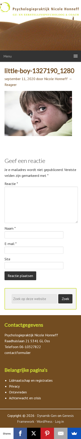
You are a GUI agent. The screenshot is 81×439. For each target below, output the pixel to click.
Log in (59, 421)
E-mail (10, 243)
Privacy (14, 386)
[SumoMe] (74, 433)
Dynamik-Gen (47, 415)
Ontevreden (18, 392)
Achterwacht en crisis (25, 398)
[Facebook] (20, 433)
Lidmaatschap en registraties (31, 380)
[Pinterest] (47, 433)
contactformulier (17, 352)
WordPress (44, 421)
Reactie (11, 183)
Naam (10, 228)
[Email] (61, 433)
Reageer (10, 84)
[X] (33, 433)
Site (7, 259)
